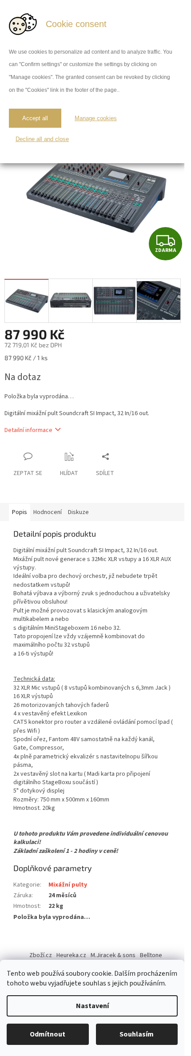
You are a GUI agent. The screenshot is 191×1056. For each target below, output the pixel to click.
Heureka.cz (71, 955)
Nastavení (92, 1006)
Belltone (151, 955)
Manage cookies (96, 118)
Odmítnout (47, 1034)
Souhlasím (136, 1034)
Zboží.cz (40, 955)
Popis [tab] (19, 512)
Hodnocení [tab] (47, 512)
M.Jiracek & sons (113, 955)
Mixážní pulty (67, 884)
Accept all (35, 118)
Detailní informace (28, 430)
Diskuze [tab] (78, 512)
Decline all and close (42, 139)
